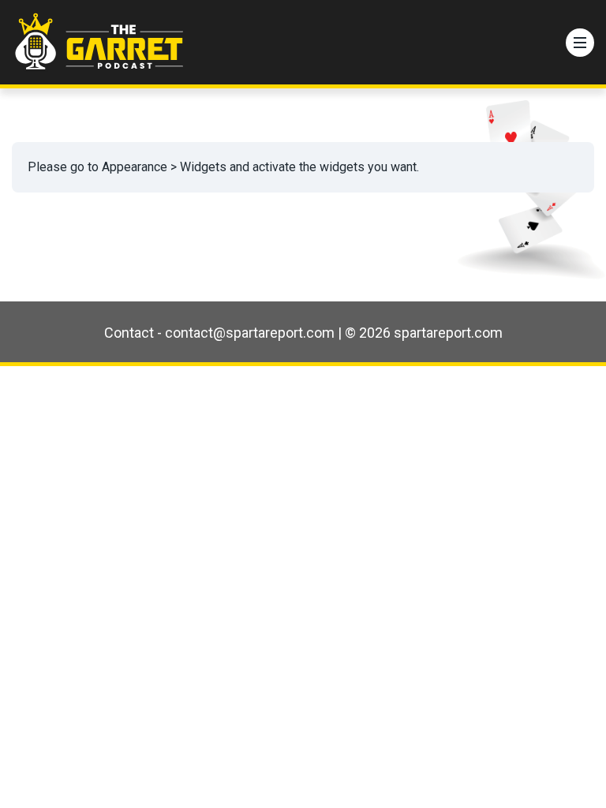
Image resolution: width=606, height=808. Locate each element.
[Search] (546, 42)
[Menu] (580, 42)
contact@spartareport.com (250, 332)
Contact (129, 332)
